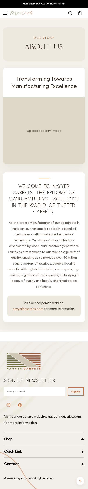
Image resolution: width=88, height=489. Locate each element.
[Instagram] (8, 405)
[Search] (70, 13)
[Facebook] (20, 405)
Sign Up (75, 391)
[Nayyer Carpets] (21, 13)
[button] (80, 13)
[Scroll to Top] (81, 467)
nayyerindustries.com (28, 309)
